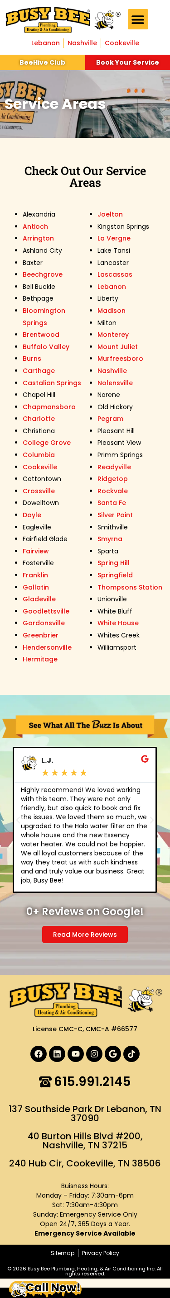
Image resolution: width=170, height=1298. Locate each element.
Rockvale (112, 491)
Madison (111, 310)
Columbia (39, 454)
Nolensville (115, 382)
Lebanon (111, 286)
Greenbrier (40, 635)
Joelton (110, 214)
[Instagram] (94, 1054)
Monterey (113, 334)
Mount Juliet (117, 346)
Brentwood (41, 334)
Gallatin (36, 587)
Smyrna (109, 538)
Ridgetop (112, 478)
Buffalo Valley (46, 346)
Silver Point (115, 514)
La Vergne (114, 238)
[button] (138, 19)
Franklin (35, 575)
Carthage (39, 370)
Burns (32, 358)
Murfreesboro (120, 358)
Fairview (36, 551)
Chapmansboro (49, 406)
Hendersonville (47, 647)
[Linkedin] (57, 1054)
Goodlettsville (46, 611)
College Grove (47, 442)
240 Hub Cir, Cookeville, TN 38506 (85, 1163)
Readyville (114, 467)
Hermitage (40, 659)
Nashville (112, 370)
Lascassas (114, 274)
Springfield (115, 575)
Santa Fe (111, 502)
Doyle (32, 514)
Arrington (38, 238)
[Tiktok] (131, 1054)
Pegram (110, 418)
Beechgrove (43, 274)
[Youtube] (76, 1054)
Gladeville (39, 599)
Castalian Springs (52, 382)
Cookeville (40, 467)
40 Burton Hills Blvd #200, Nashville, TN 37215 (85, 1141)
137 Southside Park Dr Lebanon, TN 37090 (85, 1113)
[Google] (113, 1054)
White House (118, 623)
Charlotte (39, 418)
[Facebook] (38, 1054)
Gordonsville (44, 623)
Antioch (35, 226)
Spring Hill (113, 562)
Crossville (39, 491)
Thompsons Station (129, 587)
